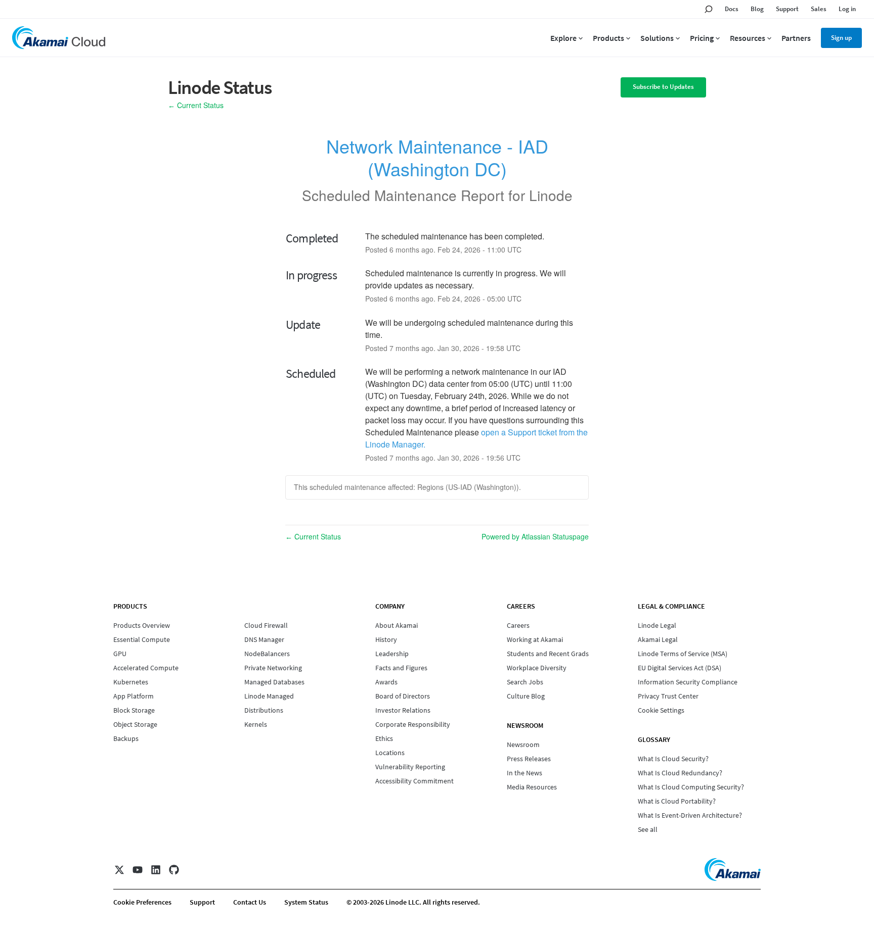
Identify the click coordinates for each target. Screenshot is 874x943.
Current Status (196, 105)
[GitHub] (174, 870)
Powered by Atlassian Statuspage (535, 536)
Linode (551, 195)
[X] (119, 870)
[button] (663, 87)
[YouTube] (138, 870)
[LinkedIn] (156, 870)
